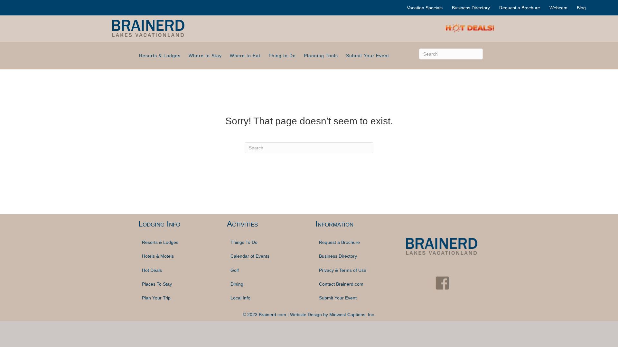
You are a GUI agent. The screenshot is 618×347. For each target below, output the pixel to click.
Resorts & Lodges (160, 55)
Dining (236, 284)
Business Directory (471, 7)
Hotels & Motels (158, 256)
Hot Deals (152, 270)
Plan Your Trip (156, 297)
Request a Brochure (519, 7)
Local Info (240, 297)
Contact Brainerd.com (341, 284)
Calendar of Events (249, 256)
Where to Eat (245, 55)
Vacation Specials (425, 7)
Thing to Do (282, 55)
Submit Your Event (367, 55)
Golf (234, 270)
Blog (581, 7)
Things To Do (244, 242)
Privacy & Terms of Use (342, 270)
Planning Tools (321, 55)
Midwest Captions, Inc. (352, 314)
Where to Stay (205, 55)
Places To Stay (157, 284)
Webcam (558, 7)
